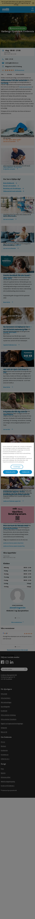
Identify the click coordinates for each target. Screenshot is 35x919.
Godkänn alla (25, 472)
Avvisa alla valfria (10, 472)
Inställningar (16, 467)
